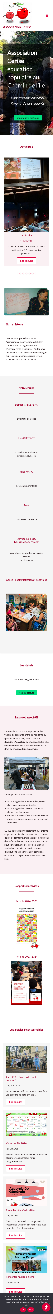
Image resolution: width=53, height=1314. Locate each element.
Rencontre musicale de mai (20, 1276)
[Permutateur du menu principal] (47, 16)
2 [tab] (22, 273)
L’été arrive (26, 235)
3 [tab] (25, 273)
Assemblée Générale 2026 (20, 1210)
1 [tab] (19, 273)
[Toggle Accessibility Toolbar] (46, 1307)
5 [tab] (30, 273)
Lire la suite (26, 260)
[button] (28, 117)
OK (23, 1309)
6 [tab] (33, 273)
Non (31, 1309)
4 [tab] (27, 273)
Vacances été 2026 (16, 1143)
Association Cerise (17, 27)
